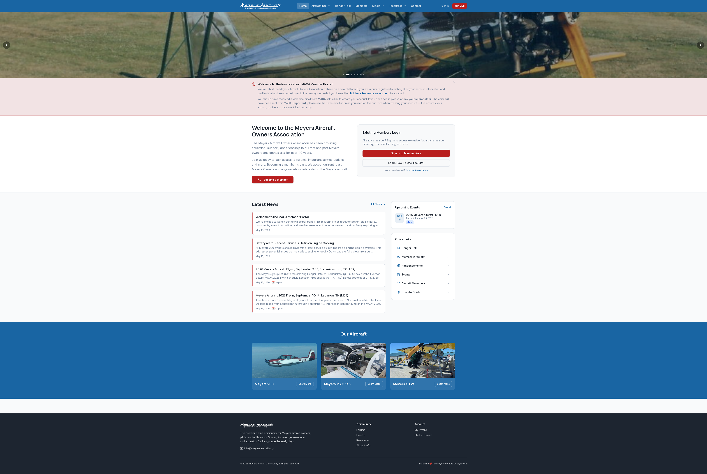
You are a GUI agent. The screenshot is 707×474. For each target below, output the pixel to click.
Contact (416, 5)
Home (303, 5)
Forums (360, 429)
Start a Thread (423, 435)
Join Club (460, 5)
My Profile (421, 429)
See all (447, 207)
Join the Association (417, 170)
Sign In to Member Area (406, 153)
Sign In (445, 5)
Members (361, 5)
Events (360, 435)
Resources (395, 5)
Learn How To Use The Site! (406, 162)
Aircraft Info (319, 5)
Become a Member (276, 179)
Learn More (305, 383)
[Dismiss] (453, 81)
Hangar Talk (343, 5)
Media (376, 5)
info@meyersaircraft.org (259, 448)
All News (376, 204)
